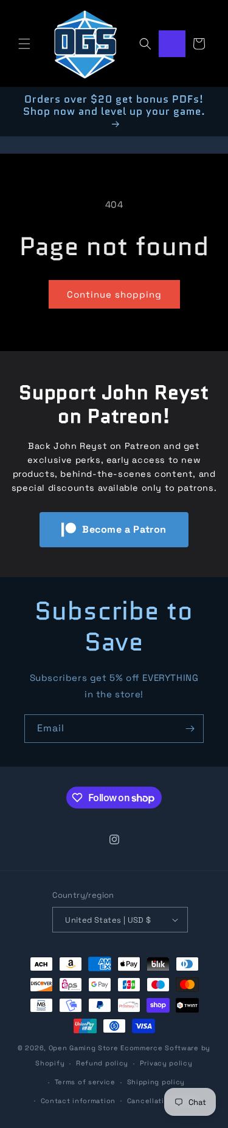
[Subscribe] (189, 728)
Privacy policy (166, 1063)
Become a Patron (124, 529)
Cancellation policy (163, 1100)
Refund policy (102, 1063)
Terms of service (85, 1082)
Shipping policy (156, 1082)
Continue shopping (114, 294)
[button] (24, 43)
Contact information (78, 1100)
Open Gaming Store (84, 1048)
